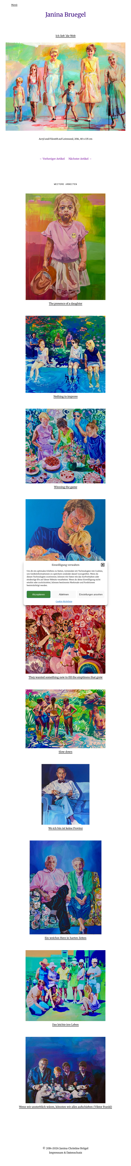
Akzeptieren (38, 594)
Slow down (65, 751)
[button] (102, 564)
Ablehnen (64, 594)
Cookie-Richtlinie (64, 601)
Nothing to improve (66, 396)
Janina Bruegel (65, 14)
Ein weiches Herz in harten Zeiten (65, 937)
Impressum (56, 1152)
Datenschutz (74, 1152)
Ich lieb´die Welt (66, 35)
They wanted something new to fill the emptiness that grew (66, 677)
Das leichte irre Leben (65, 1024)
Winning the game (65, 486)
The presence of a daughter (65, 303)
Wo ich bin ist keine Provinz (65, 828)
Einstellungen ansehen (91, 594)
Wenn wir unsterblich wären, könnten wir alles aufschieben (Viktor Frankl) (65, 1106)
